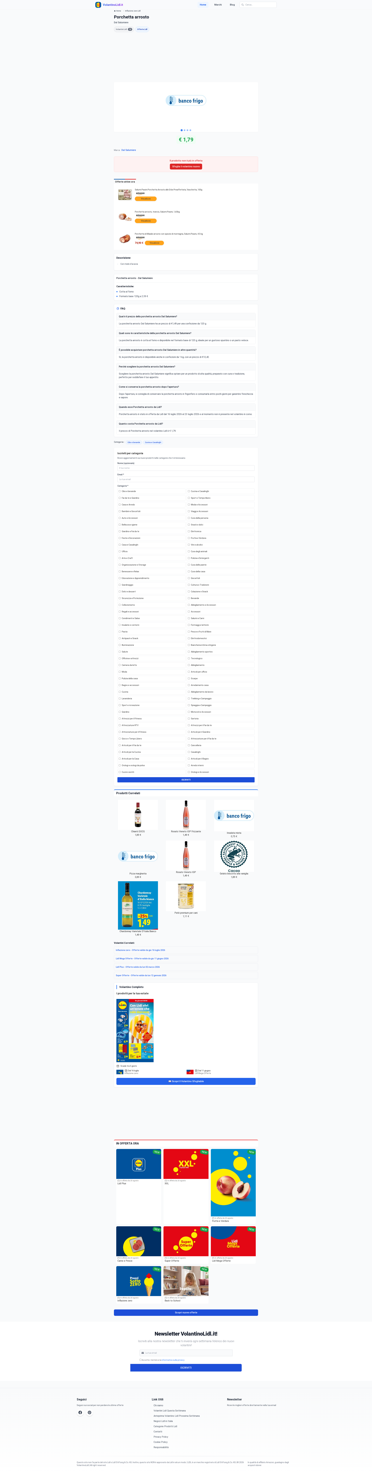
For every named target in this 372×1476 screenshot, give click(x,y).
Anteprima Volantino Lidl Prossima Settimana (177, 1416)
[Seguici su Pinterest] (89, 1412)
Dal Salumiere (128, 150)
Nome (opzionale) (125, 463)
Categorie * (122, 486)
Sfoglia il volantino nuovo (186, 166)
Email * (120, 474)
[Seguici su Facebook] (80, 1412)
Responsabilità (161, 1447)
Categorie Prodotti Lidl (165, 1426)
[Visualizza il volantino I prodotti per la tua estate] (186, 1030)
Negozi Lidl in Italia (163, 1421)
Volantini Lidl (123, 29)
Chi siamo (158, 1405)
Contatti (158, 1431)
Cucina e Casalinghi (153, 442)
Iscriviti (186, 1367)
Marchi (218, 4)
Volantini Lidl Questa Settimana (170, 1410)
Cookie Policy (161, 1442)
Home (203, 4)
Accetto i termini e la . (163, 1360)
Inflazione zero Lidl (133, 11)
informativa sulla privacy (173, 1360)
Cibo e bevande (134, 442)
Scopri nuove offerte (186, 1312)
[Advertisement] (186, 57)
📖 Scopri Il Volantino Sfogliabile (186, 1081)
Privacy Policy (161, 1436)
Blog (232, 4)
